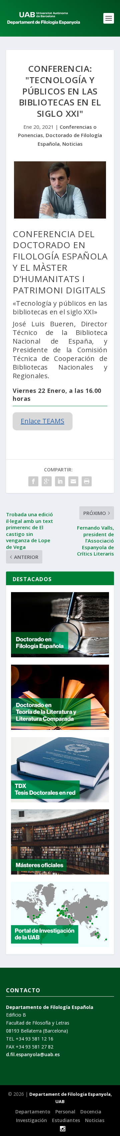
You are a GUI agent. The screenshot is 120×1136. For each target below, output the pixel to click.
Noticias (72, 143)
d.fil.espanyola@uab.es (33, 1054)
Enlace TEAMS (42, 420)
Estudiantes (66, 1120)
